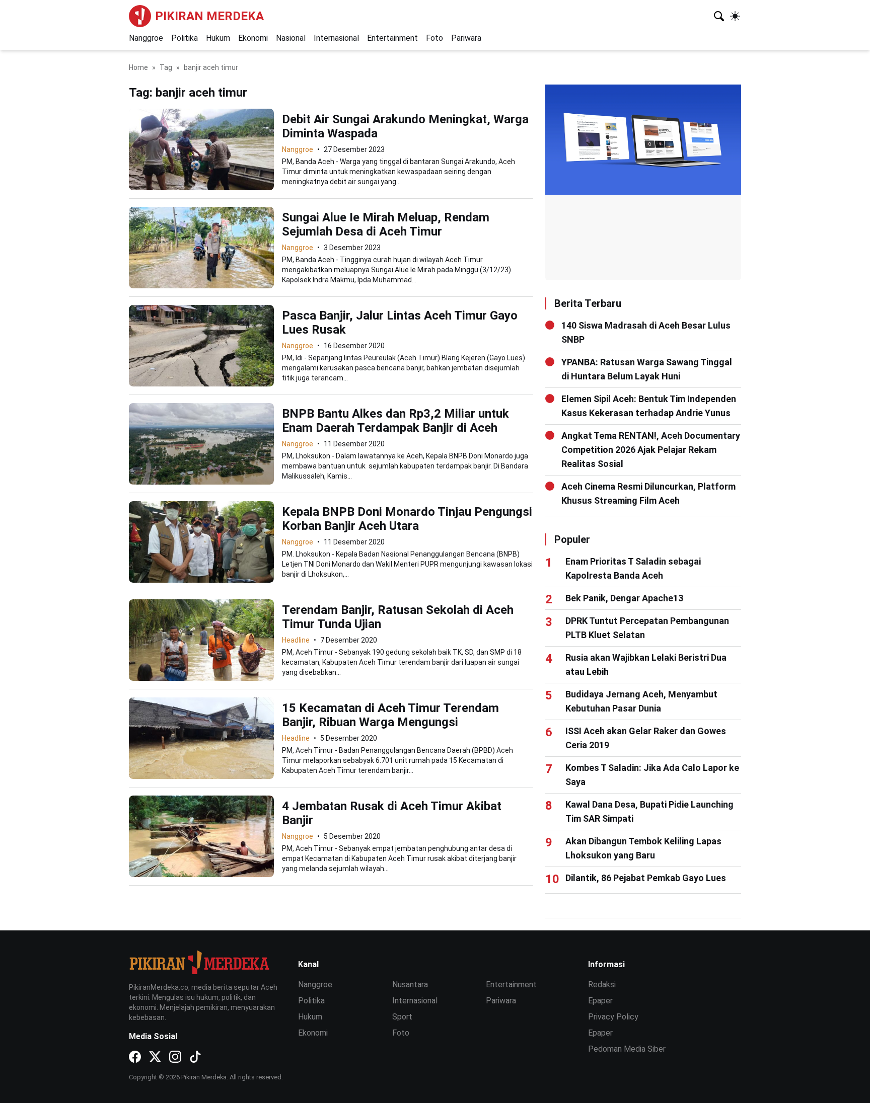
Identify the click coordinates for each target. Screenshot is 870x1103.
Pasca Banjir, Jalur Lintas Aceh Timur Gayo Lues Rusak (400, 322)
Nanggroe (146, 38)
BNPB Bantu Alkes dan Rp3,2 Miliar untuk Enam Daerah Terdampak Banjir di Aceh (395, 421)
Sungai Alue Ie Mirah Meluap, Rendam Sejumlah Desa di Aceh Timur (385, 224)
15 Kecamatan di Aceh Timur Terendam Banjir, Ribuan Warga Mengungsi (390, 715)
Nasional (291, 38)
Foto (434, 38)
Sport (402, 1016)
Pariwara (466, 38)
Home (138, 67)
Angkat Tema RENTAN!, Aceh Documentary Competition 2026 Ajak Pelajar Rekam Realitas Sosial (650, 449)
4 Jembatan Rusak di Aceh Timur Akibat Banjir (391, 813)
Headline (296, 640)
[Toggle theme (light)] (735, 16)
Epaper (600, 1000)
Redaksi (602, 984)
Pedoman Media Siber (627, 1049)
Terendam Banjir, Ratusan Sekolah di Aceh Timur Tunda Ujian (398, 617)
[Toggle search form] (719, 16)
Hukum (218, 38)
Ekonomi (253, 38)
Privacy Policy (613, 1016)
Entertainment (392, 38)
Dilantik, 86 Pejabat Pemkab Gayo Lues (645, 878)
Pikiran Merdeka (209, 16)
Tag (166, 67)
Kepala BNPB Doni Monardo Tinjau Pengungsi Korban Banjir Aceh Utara (407, 519)
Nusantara (410, 984)
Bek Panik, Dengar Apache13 (624, 598)
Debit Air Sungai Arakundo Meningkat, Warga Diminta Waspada (405, 126)
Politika (184, 38)
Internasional (336, 38)
